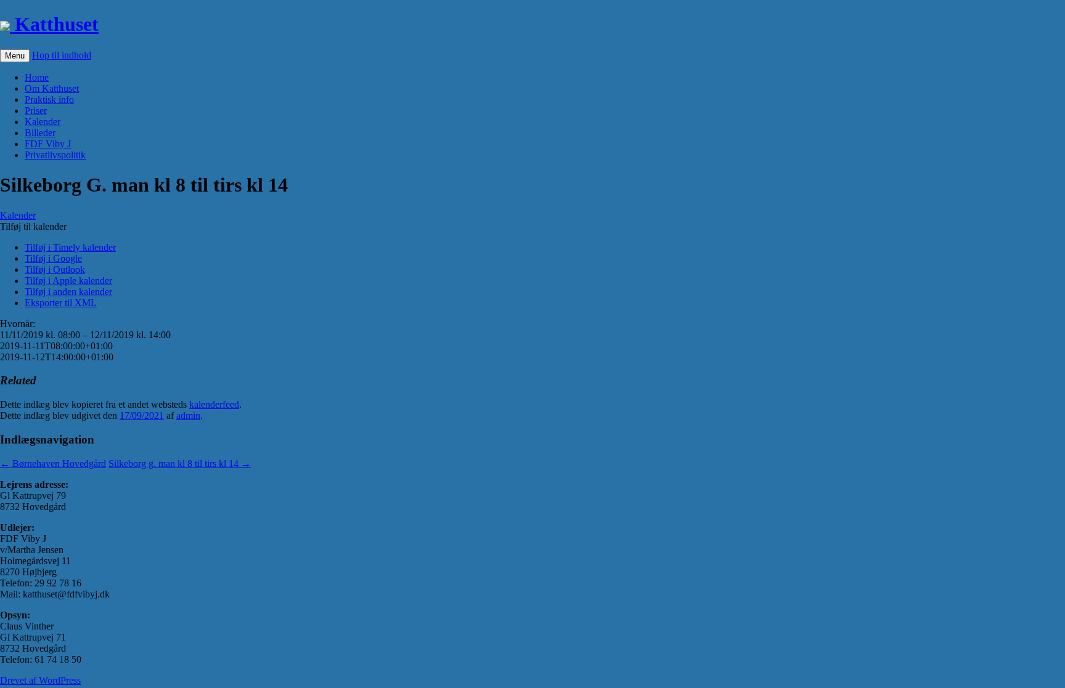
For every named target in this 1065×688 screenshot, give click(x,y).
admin (188, 415)
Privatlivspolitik (55, 155)
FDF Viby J (48, 144)
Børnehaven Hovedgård (53, 463)
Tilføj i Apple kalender (68, 280)
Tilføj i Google (53, 258)
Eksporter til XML (61, 302)
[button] (33, 226)
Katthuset (54, 24)
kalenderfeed (214, 404)
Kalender (42, 121)
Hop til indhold (61, 55)
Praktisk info (49, 99)
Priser (36, 110)
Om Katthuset (52, 88)
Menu (15, 55)
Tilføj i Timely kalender (70, 247)
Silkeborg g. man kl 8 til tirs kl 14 (179, 463)
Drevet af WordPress (40, 680)
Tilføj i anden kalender (68, 291)
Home (37, 77)
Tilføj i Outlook (55, 269)
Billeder (40, 132)
